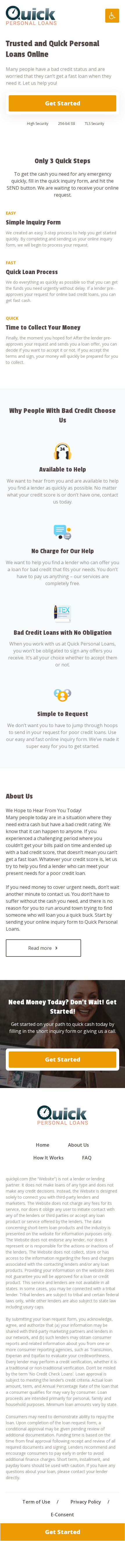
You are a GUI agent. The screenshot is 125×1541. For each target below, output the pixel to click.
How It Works (48, 1158)
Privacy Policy (86, 1502)
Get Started (62, 103)
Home (42, 1145)
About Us (78, 1145)
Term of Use (36, 1502)
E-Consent (62, 1514)
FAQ (87, 1158)
